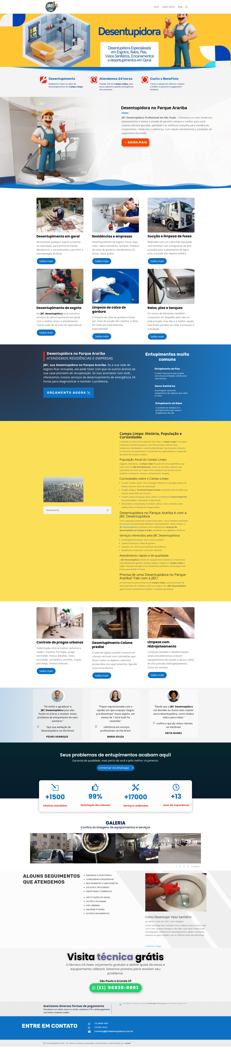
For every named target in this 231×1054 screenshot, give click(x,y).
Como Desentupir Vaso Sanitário (168, 917)
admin (151, 921)
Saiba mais (137, 142)
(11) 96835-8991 (118, 987)
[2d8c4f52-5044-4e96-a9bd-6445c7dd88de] (137, 862)
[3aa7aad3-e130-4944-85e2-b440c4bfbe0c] (179, 862)
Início (156, 7)
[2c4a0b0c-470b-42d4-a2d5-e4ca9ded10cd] (94, 862)
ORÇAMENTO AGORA (66, 392)
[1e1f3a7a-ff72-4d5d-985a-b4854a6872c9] (51, 862)
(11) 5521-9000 (100, 1027)
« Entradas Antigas (153, 946)
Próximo (195, 866)
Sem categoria (177, 921)
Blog (180, 7)
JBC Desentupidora (128, 527)
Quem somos (168, 7)
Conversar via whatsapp (114, 768)
